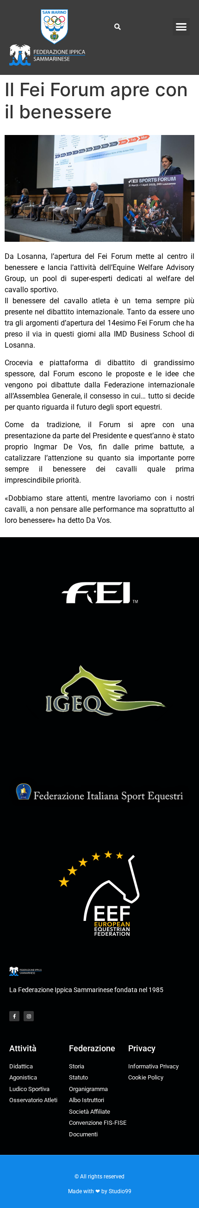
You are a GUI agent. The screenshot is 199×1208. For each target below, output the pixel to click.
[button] (181, 27)
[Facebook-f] (14, 1016)
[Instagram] (29, 1016)
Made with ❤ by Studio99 (99, 1191)
